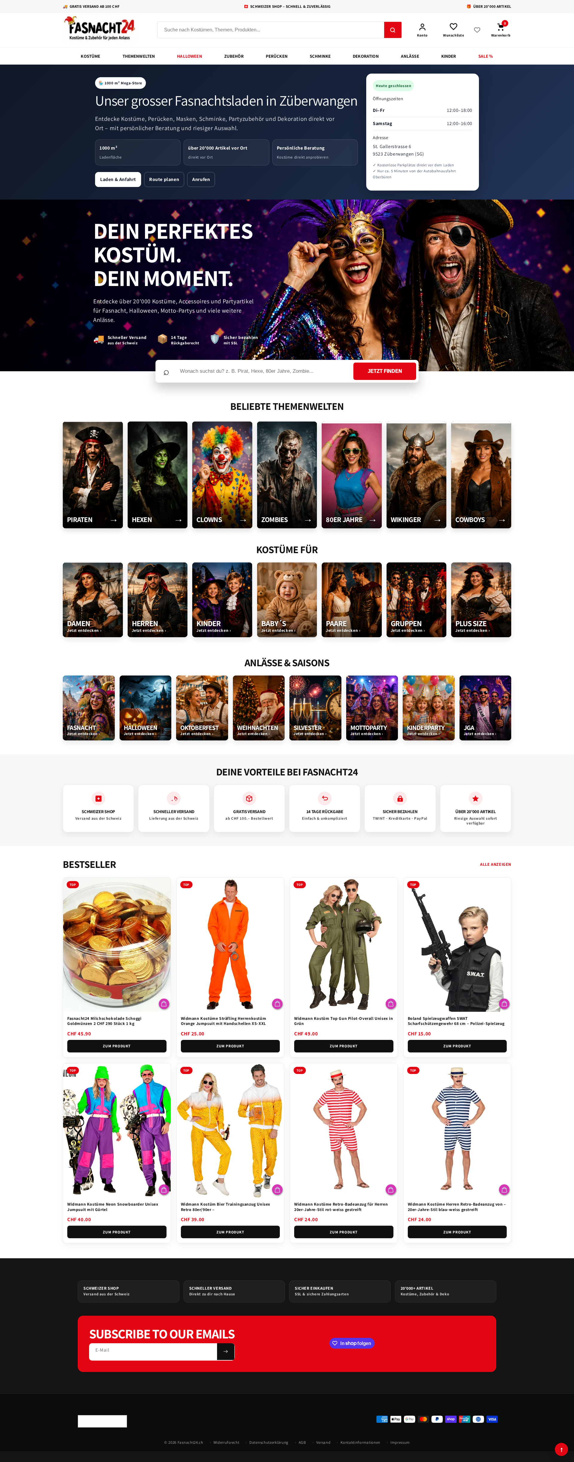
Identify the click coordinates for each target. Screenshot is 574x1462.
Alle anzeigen (495, 864)
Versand (323, 1442)
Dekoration (366, 56)
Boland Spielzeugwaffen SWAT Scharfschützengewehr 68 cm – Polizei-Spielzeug (456, 1021)
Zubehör (234, 56)
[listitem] (93, 475)
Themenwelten (139, 56)
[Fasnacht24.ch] (104, 30)
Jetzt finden (385, 371)
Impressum (400, 1442)
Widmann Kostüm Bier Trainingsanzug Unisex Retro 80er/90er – (226, 1206)
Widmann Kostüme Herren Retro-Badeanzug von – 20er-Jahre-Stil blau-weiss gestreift (457, 1206)
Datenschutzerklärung (268, 1442)
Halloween (189, 56)
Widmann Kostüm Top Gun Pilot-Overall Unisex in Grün (343, 1021)
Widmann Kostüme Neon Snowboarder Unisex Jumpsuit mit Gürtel (112, 1206)
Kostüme (90, 56)
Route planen (164, 179)
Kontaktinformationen (360, 1442)
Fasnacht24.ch (190, 1442)
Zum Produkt (117, 1046)
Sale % (485, 56)
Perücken (277, 56)
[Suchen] (393, 30)
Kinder (448, 56)
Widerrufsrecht (226, 1442)
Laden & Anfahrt (118, 179)
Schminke (320, 56)
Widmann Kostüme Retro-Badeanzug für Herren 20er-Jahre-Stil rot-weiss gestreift (341, 1206)
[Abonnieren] (225, 1351)
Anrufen (201, 179)
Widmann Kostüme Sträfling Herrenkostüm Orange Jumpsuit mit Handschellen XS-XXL (223, 1021)
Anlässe (410, 56)
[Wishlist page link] (477, 30)
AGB (302, 1442)
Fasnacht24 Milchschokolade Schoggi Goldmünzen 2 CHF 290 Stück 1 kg (104, 1021)
